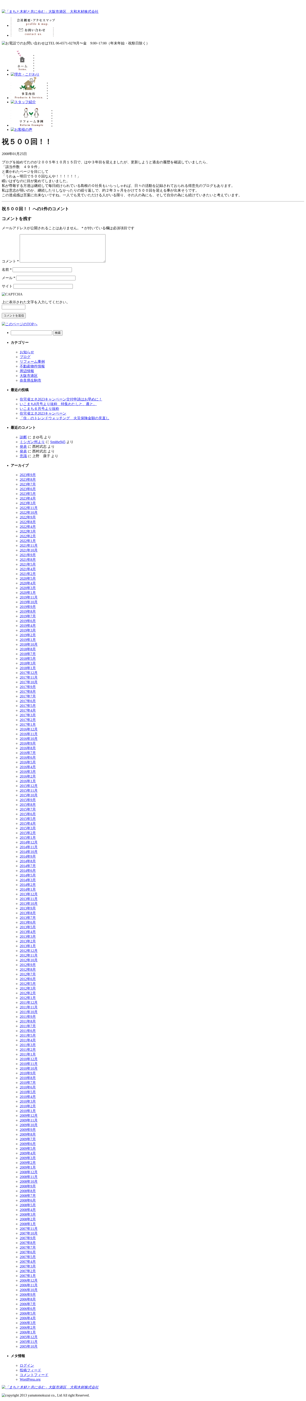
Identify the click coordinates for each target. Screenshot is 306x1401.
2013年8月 (28, 913)
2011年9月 (28, 1017)
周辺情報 (27, 371)
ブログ (25, 357)
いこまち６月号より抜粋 (39, 409)
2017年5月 (28, 706)
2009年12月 (29, 1115)
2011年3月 (28, 1045)
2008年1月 (28, 1224)
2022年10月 (29, 512)
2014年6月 (28, 870)
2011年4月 (28, 1040)
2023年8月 (28, 479)
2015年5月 (28, 819)
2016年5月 (28, 762)
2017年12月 (29, 673)
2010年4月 (28, 1097)
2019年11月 (29, 597)
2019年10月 (29, 602)
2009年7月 (28, 1139)
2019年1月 (28, 640)
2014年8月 (28, 861)
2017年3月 (28, 715)
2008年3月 (28, 1214)
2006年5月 (28, 1313)
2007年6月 (28, 1252)
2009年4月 (28, 1153)
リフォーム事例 (32, 361)
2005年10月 (29, 1346)
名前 (7, 269)
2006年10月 (29, 1290)
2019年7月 (28, 616)
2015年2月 (28, 833)
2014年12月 (29, 842)
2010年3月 (28, 1101)
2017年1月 (28, 724)
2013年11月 (29, 899)
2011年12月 (29, 1002)
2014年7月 (28, 866)
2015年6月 (28, 814)
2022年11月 (29, 508)
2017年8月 (28, 691)
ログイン (27, 1365)
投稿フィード (30, 1370)
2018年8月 (28, 649)
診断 (23, 437)
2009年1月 (28, 1167)
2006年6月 (28, 1309)
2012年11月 (29, 955)
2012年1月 (28, 998)
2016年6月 (28, 757)
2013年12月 (29, 894)
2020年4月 (28, 583)
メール (8, 278)
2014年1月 (28, 889)
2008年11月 (29, 1177)
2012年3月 (28, 988)
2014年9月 (28, 856)
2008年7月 (28, 1196)
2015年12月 (29, 786)
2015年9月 (28, 800)
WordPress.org (30, 1379)
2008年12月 (29, 1172)
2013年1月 (28, 946)
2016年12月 (29, 729)
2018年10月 (29, 644)
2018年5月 (28, 658)
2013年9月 (28, 908)
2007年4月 (28, 1261)
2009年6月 (28, 1144)
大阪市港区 (29, 376)
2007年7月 (28, 1247)
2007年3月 (28, 1266)
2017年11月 (29, 677)
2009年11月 (29, 1120)
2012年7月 (28, 974)
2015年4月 (28, 823)
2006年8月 (28, 1299)
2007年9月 (28, 1238)
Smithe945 (57, 442)
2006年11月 (29, 1285)
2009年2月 (28, 1163)
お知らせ (27, 352)
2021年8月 (28, 560)
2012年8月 (28, 969)
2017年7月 (28, 696)
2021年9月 (28, 555)
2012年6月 (28, 979)
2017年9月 (28, 687)
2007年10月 (29, 1233)
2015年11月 (29, 790)
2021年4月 (28, 569)
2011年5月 (28, 1035)
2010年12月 (29, 1059)
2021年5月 (28, 564)
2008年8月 (28, 1191)
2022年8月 (28, 522)
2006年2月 (28, 1327)
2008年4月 (28, 1210)
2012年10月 (29, 960)
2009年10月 (29, 1125)
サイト (7, 286)
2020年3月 (28, 588)
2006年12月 (29, 1280)
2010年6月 (28, 1087)
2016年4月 (28, 767)
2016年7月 (28, 753)
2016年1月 (28, 781)
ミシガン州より (32, 442)
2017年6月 (28, 701)
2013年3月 (28, 936)
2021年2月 (28, 574)
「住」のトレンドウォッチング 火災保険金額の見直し (64, 418)
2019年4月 (28, 625)
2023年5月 (28, 494)
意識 (23, 456)
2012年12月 (29, 951)
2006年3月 (28, 1323)
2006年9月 (28, 1294)
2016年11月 (29, 734)
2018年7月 (28, 654)
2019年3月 (28, 630)
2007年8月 (28, 1243)
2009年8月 (28, 1134)
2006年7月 (28, 1304)
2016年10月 (29, 739)
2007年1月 (28, 1276)
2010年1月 (28, 1111)
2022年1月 (28, 541)
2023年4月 (28, 498)
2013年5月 (28, 927)
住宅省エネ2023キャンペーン (43, 413)
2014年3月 (28, 880)
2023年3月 (28, 503)
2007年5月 (28, 1257)
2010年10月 (29, 1068)
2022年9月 (28, 517)
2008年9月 (28, 1186)
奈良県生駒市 (30, 380)
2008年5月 (28, 1205)
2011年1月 (28, 1054)
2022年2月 (28, 536)
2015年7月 (28, 809)
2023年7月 (28, 484)
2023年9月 (28, 475)
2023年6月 (28, 489)
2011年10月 (29, 1012)
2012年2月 (28, 993)
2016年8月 (28, 748)
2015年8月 (28, 805)
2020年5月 (28, 578)
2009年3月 (28, 1158)
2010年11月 (29, 1064)
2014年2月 (28, 885)
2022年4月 (28, 527)
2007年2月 (28, 1271)
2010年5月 (28, 1092)
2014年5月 (28, 875)
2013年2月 (28, 941)
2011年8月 (28, 1021)
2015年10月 (29, 795)
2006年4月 (28, 1318)
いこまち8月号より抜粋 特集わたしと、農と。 (58, 404)
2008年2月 (28, 1219)
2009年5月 (28, 1148)
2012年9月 (28, 965)
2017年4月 (28, 710)
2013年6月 (28, 922)
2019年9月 (28, 607)
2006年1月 (28, 1332)
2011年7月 (28, 1026)
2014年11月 (29, 847)
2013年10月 (29, 903)
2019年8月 (28, 611)
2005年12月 (29, 1337)
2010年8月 (28, 1078)
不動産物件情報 (32, 366)
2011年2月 (28, 1049)
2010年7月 (28, 1082)
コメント (10, 261)
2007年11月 (29, 1229)
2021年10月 (29, 550)
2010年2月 (28, 1106)
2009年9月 (28, 1130)
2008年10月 (29, 1181)
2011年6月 (28, 1031)
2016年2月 (28, 776)
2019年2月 (28, 635)
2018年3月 (28, 663)
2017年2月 (28, 720)
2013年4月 (28, 932)
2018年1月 (28, 668)
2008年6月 (28, 1200)
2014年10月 (29, 852)
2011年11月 (29, 1007)
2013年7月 (28, 918)
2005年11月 (29, 1342)
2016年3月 (28, 772)
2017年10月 (29, 682)
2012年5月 (28, 984)
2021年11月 (29, 545)
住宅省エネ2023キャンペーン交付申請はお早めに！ (61, 399)
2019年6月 (28, 621)
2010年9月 (28, 1073)
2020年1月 (28, 592)
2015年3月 (28, 828)
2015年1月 (28, 837)
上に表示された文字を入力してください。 (36, 302)
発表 (23, 446)
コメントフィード (34, 1375)
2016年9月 (28, 743)
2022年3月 (28, 531)
